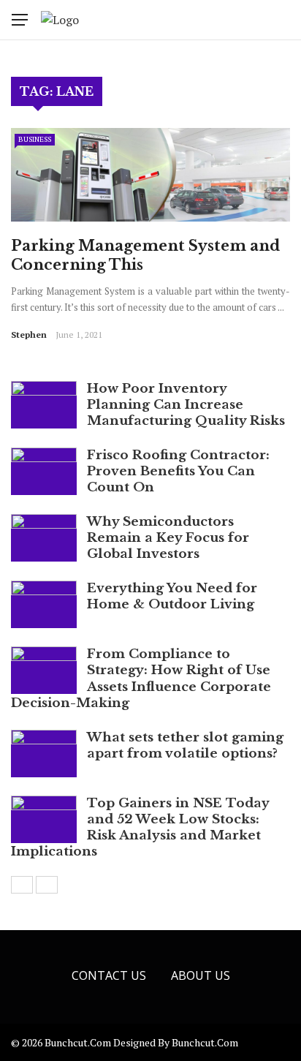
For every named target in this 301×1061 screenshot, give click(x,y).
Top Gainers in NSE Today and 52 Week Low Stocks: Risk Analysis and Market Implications (140, 827)
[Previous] (22, 885)
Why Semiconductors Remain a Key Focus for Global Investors (168, 538)
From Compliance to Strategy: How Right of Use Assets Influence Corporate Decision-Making (141, 678)
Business (34, 139)
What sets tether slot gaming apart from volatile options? (185, 745)
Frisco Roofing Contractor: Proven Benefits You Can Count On (178, 471)
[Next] (47, 885)
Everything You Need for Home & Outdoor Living (172, 596)
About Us (200, 975)
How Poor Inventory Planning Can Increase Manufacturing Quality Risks (186, 404)
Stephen (29, 334)
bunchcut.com (205, 1042)
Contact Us (109, 975)
